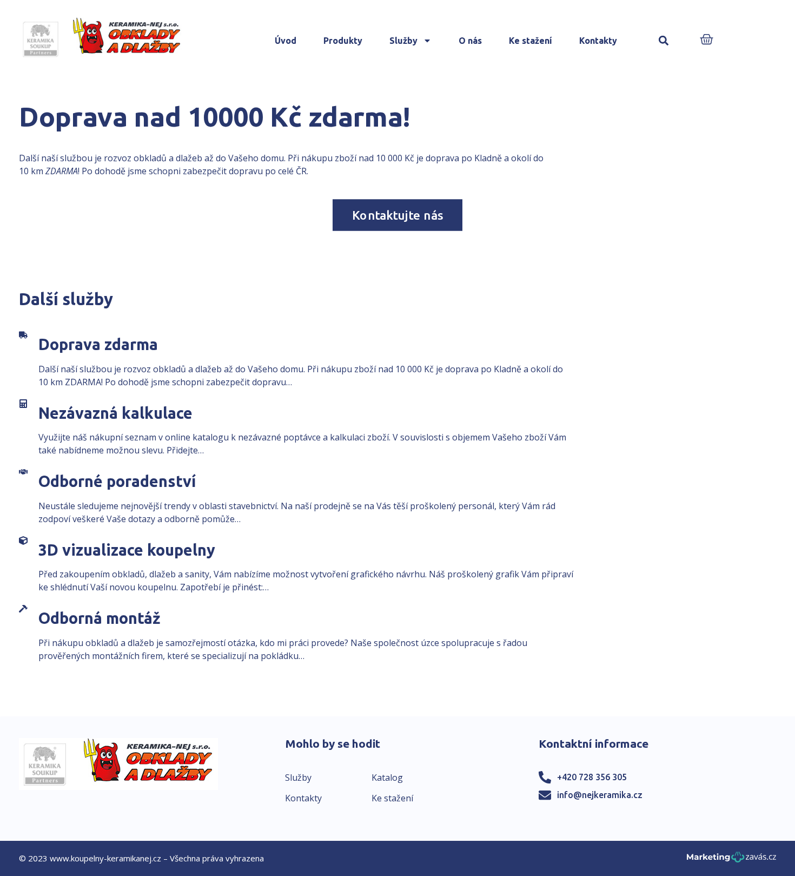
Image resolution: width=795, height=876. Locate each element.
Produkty (342, 40)
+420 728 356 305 (592, 777)
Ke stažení (530, 40)
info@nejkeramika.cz (599, 795)
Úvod (285, 40)
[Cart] (706, 40)
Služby (403, 40)
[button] (664, 41)
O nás (470, 40)
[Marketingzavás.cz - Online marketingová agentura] (731, 860)
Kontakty (598, 40)
